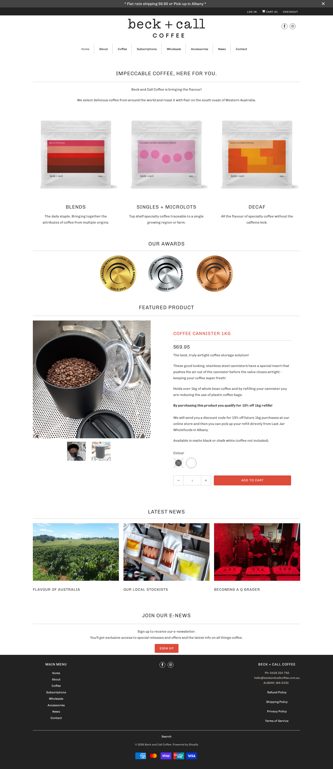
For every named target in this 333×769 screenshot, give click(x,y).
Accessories (199, 49)
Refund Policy (277, 692)
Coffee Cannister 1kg (202, 333)
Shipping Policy (277, 702)
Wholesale (174, 49)
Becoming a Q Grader (237, 589)
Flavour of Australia (56, 589)
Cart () (271, 11)
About (103, 49)
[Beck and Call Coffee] (166, 29)
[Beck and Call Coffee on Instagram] (293, 26)
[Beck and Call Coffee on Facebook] (284, 26)
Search (166, 736)
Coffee (122, 49)
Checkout (290, 11)
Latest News (166, 512)
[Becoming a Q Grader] (257, 552)
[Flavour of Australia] (76, 552)
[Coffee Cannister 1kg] (92, 379)
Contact (241, 49)
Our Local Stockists (145, 589)
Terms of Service (277, 721)
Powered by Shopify (185, 744)
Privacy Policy (277, 711)
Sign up (166, 648)
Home (85, 49)
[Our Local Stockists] (166, 552)
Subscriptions (147, 49)
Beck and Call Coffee (158, 744)
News (222, 49)
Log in (252, 11)
